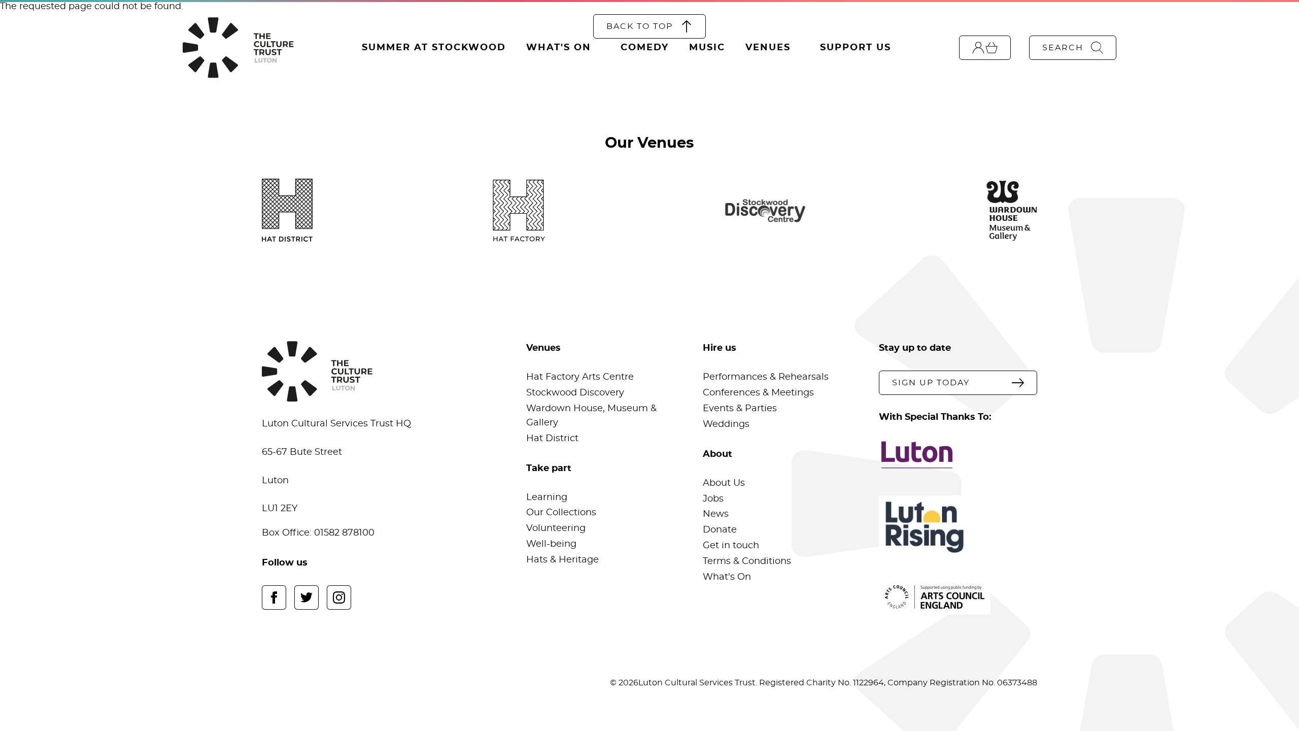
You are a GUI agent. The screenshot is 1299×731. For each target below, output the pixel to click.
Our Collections (561, 512)
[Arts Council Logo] (958, 597)
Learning (546, 497)
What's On (558, 47)
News (716, 514)
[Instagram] (339, 597)
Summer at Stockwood (434, 47)
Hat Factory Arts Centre (580, 377)
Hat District (552, 438)
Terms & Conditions (747, 561)
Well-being (551, 544)
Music (707, 47)
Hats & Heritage (562, 559)
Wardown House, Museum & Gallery (591, 415)
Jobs (713, 499)
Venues (768, 47)
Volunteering (556, 528)
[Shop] (985, 48)
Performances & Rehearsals (766, 377)
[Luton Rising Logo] (958, 527)
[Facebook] (274, 597)
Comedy (645, 47)
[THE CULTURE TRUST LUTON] (238, 47)
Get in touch (731, 545)
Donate (720, 530)
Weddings (726, 424)
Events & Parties (740, 408)
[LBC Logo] (958, 455)
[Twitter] (306, 597)
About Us (724, 483)
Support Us (855, 47)
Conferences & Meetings (758, 392)
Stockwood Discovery (575, 392)
